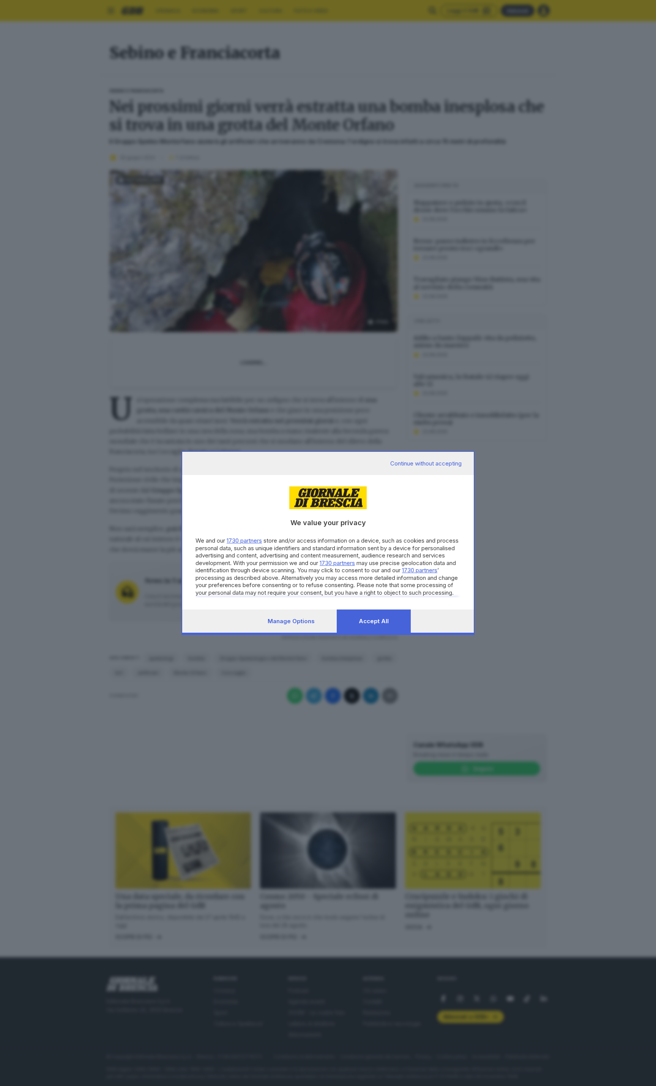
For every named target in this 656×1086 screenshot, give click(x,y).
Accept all (374, 621)
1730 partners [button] (244, 540)
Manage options (291, 621)
